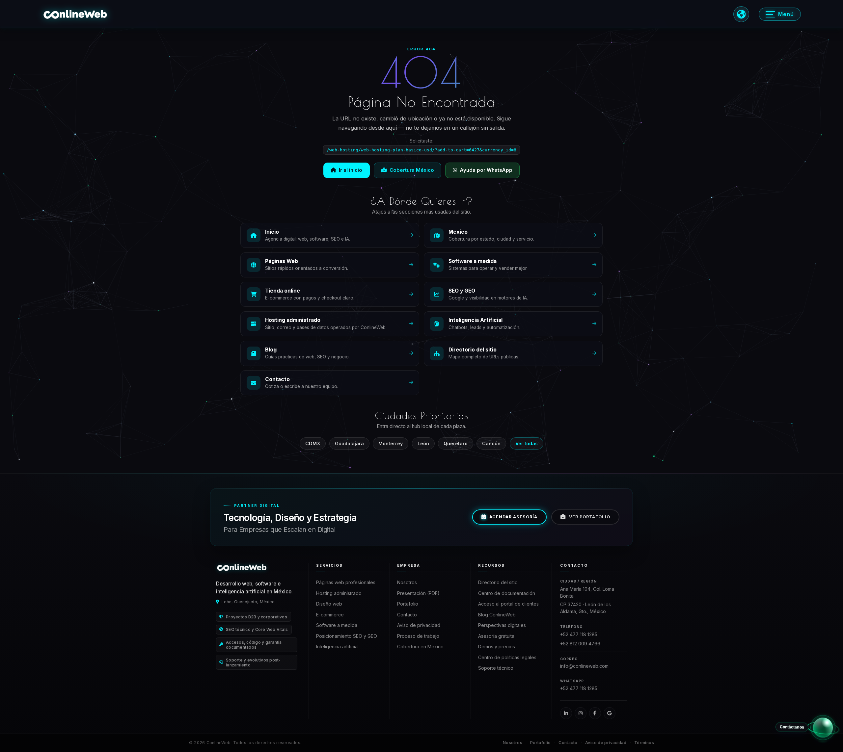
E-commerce (330, 614)
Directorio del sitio (498, 582)
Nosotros (407, 582)
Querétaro (456, 443)
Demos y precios (496, 646)
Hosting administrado (339, 593)
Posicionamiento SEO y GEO (346, 636)
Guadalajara (349, 443)
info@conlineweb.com (584, 666)
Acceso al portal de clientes (508, 604)
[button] (75, 14)
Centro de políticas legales (507, 657)
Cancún (491, 443)
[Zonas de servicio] (741, 14)
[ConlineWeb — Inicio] (241, 567)
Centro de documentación (506, 593)
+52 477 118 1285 (578, 634)
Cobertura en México (420, 646)
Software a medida (336, 625)
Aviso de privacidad (418, 625)
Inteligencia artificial (337, 646)
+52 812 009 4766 (580, 643)
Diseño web (329, 604)
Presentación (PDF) (418, 593)
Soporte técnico (495, 668)
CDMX (312, 443)
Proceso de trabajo (418, 636)
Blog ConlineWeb (497, 614)
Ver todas (526, 443)
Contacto (407, 614)
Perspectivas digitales (502, 625)
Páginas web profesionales (345, 582)
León (423, 443)
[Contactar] (823, 730)
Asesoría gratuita (496, 636)
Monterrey (390, 443)
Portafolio (407, 604)
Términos (644, 742)
